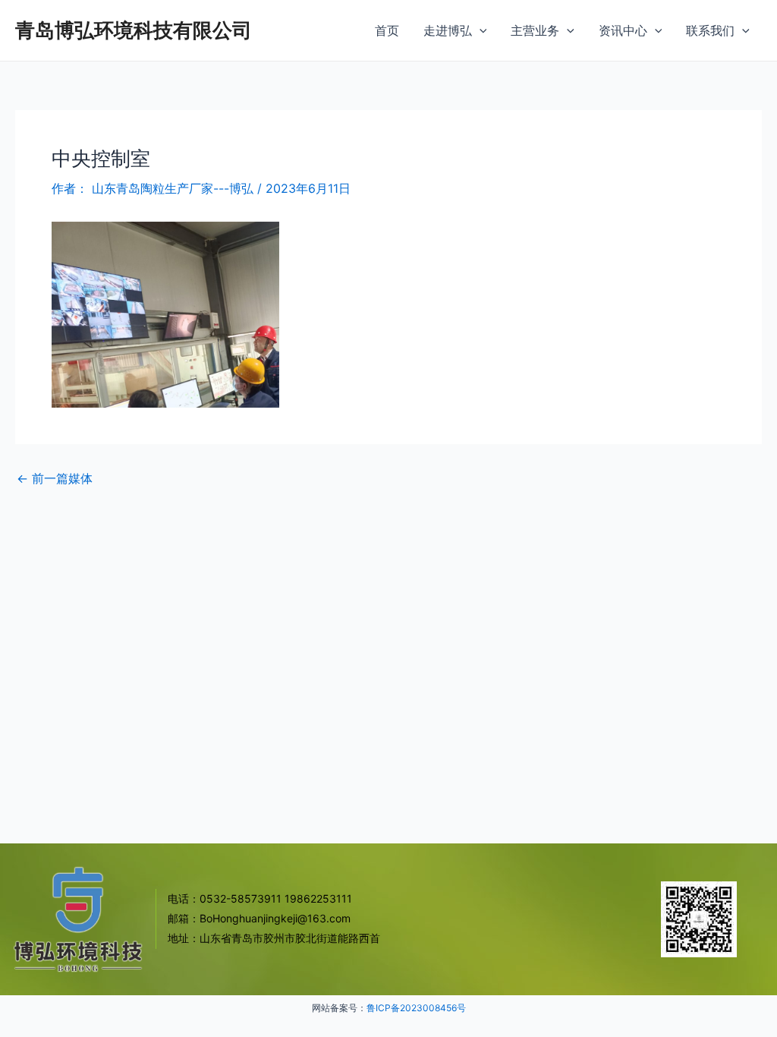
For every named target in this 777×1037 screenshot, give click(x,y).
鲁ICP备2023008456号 (416, 1007)
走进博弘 (447, 30)
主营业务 (535, 30)
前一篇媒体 (55, 478)
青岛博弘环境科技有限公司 (133, 30)
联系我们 (710, 30)
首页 (387, 30)
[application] (479, 30)
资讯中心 (623, 30)
